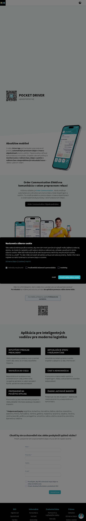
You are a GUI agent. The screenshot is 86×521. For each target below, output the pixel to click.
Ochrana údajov (11, 261)
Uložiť (54, 277)
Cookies (21, 261)
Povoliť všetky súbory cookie (69, 277)
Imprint (28, 261)
